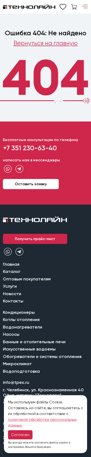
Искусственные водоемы (29, 349)
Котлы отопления (21, 319)
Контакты (13, 301)
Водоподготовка (21, 371)
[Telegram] (19, 169)
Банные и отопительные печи (34, 341)
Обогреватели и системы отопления (42, 356)
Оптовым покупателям (27, 279)
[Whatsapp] (8, 169)
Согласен (20, 434)
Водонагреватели (22, 327)
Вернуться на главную (46, 43)
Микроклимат (17, 363)
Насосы (11, 334)
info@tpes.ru (16, 382)
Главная (11, 264)
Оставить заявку (31, 184)
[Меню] (85, 7)
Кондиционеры (19, 312)
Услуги (10, 286)
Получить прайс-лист (35, 238)
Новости (12, 293)
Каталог (12, 271)
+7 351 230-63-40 (30, 148)
